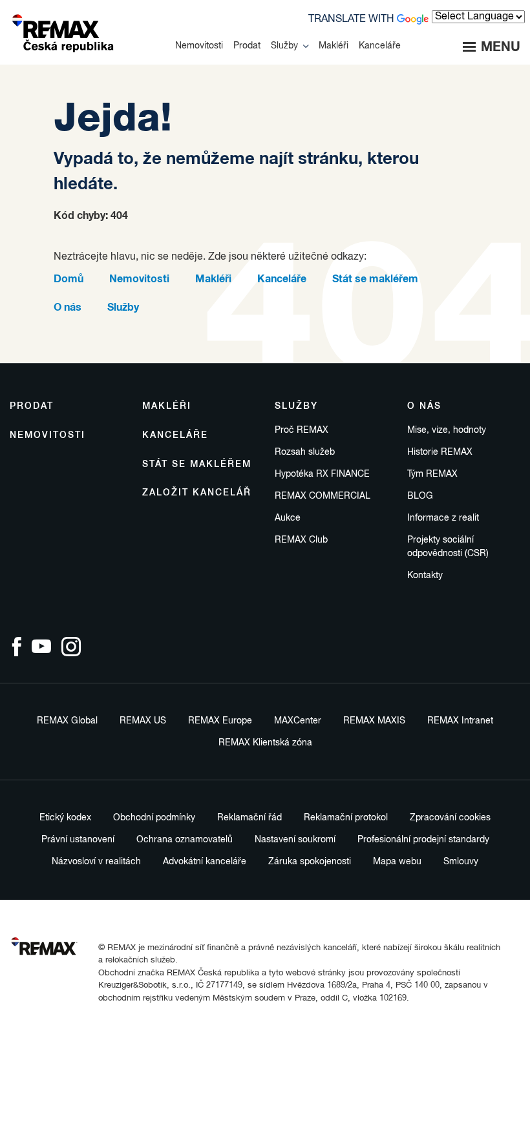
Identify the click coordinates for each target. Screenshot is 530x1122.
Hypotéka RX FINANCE (322, 474)
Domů (68, 279)
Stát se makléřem (375, 279)
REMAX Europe (220, 720)
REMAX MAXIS (374, 720)
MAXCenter (297, 720)
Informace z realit (443, 518)
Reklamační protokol (346, 817)
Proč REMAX (301, 430)
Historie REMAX (439, 452)
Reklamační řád (249, 817)
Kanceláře (281, 279)
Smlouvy (460, 861)
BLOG (420, 496)
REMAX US (143, 720)
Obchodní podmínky (154, 817)
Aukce (288, 518)
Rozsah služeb (305, 452)
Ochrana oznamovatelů (184, 839)
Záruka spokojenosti (309, 861)
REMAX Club (301, 540)
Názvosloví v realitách (96, 861)
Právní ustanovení (77, 839)
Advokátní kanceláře (204, 861)
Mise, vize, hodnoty (446, 430)
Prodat (32, 406)
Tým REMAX (432, 474)
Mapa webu (397, 861)
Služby (123, 307)
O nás (67, 307)
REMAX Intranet (460, 720)
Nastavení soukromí (295, 839)
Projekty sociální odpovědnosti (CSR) (448, 546)
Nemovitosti (139, 279)
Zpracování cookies (450, 817)
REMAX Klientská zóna (265, 742)
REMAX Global (67, 720)
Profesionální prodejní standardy (423, 839)
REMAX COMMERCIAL (322, 496)
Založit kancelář (196, 492)
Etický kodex (65, 817)
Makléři (213, 279)
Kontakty (425, 575)
